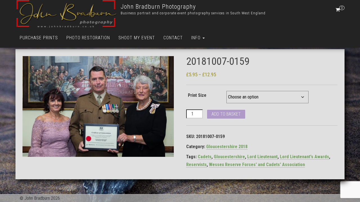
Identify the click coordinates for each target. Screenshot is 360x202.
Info (196, 37)
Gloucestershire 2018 (227, 146)
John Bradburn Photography (158, 6)
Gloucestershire (229, 156)
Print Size (197, 95)
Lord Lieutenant (262, 156)
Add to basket (226, 114)
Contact (173, 37)
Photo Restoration (88, 37)
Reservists (196, 164)
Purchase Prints (39, 37)
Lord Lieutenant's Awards (304, 156)
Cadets (205, 156)
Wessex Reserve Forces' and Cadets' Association (257, 164)
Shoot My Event (136, 37)
